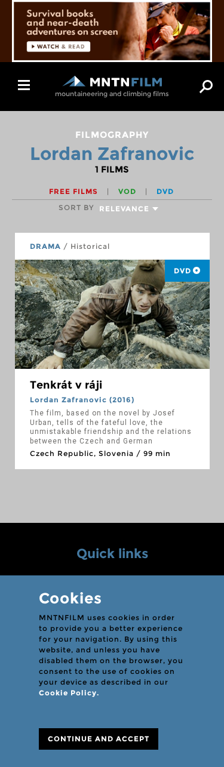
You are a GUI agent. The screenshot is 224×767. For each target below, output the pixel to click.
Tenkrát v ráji (66, 385)
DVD (165, 191)
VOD (128, 191)
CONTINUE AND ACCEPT (98, 738)
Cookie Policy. (69, 692)
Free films (74, 191)
